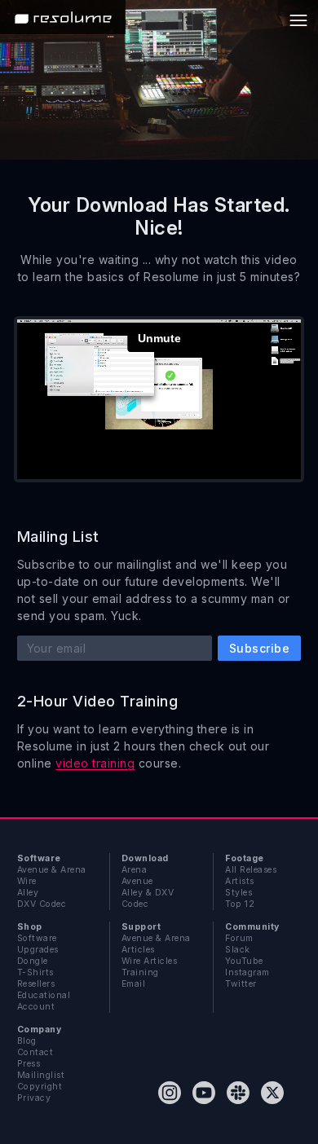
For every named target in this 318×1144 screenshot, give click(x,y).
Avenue (137, 881)
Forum (239, 938)
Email (133, 984)
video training (95, 763)
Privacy (34, 1098)
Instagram (247, 972)
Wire (27, 881)
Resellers (36, 984)
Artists (239, 881)
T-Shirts (35, 972)
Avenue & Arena (51, 870)
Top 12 (239, 904)
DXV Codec (41, 904)
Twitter (240, 984)
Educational (43, 995)
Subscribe (259, 648)
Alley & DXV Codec (147, 898)
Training (140, 972)
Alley (27, 892)
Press (28, 1063)
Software (37, 938)
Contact (35, 1052)
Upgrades (38, 949)
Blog (27, 1041)
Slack (237, 949)
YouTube (244, 961)
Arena (134, 870)
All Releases (250, 870)
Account (36, 1006)
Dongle (32, 961)
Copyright (39, 1086)
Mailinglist (40, 1075)
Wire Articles (149, 961)
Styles (238, 892)
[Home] (63, 17)
